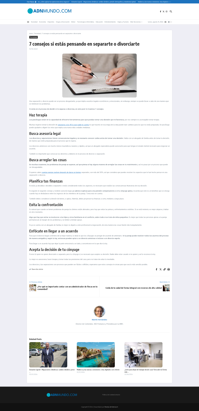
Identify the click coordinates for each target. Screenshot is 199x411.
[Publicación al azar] (165, 22)
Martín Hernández (99, 320)
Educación (99, 22)
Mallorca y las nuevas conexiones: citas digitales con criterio (98, 370)
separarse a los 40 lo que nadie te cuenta (73, 125)
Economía (42, 22)
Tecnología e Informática (85, 22)
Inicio (31, 33)
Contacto (117, 395)
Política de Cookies (108, 395)
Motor (73, 22)
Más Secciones (135, 22)
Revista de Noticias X (111, 407)
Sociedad (34, 22)
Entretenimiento (110, 22)
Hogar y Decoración (63, 22)
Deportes (51, 22)
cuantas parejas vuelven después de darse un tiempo (61, 172)
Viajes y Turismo (123, 22)
